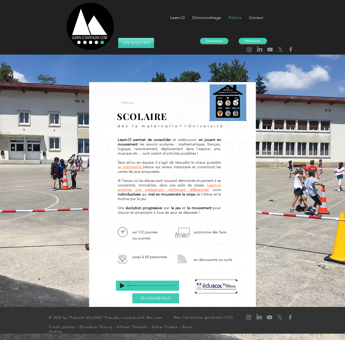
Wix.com (154, 317)
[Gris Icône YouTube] (270, 49)
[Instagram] (249, 49)
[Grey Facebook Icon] (290, 49)
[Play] (122, 285)
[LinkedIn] (259, 49)
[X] (280, 49)
